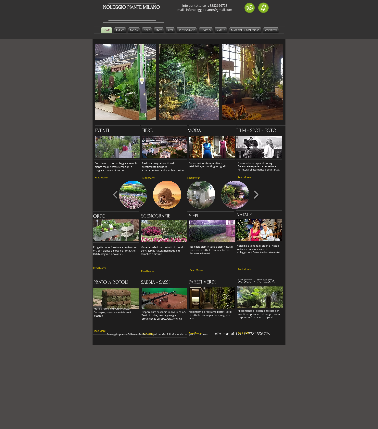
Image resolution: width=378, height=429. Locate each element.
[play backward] (115, 194)
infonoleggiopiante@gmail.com (209, 9)
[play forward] (256, 194)
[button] (125, 82)
